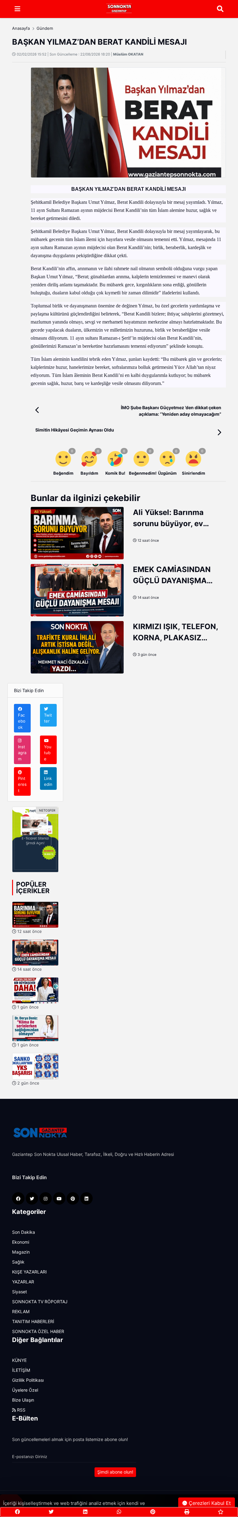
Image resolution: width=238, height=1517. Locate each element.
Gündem (45, 28)
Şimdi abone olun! (115, 1472)
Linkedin (48, 781)
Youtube (47, 752)
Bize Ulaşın (23, 1400)
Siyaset (19, 1291)
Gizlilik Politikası (28, 1380)
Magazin (21, 1252)
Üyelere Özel (25, 1390)
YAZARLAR (23, 1281)
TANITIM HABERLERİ (33, 1321)
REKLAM (21, 1311)
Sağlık (18, 1262)
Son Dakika (23, 1232)
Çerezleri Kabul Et (209, 1503)
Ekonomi (20, 1242)
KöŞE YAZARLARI (29, 1271)
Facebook (21, 721)
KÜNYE (19, 1360)
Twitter (48, 718)
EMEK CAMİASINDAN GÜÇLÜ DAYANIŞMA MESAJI (172, 580)
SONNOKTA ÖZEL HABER (38, 1331)
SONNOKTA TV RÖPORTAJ (40, 1301)
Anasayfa (21, 28)
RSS (20, 1409)
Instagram (22, 752)
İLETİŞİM (21, 1370)
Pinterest (22, 784)
